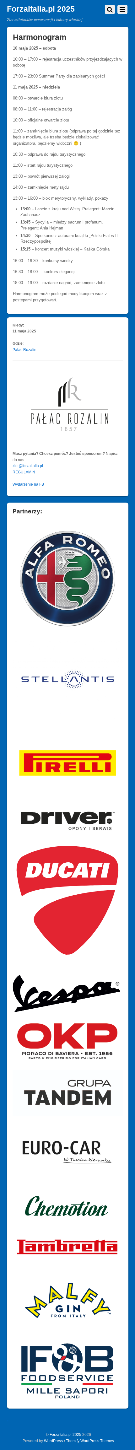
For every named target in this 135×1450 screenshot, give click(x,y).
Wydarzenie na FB (28, 484)
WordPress (53, 1441)
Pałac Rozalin (24, 350)
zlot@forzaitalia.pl (28, 466)
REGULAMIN (24, 472)
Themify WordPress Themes (90, 1441)
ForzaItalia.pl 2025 (65, 1434)
